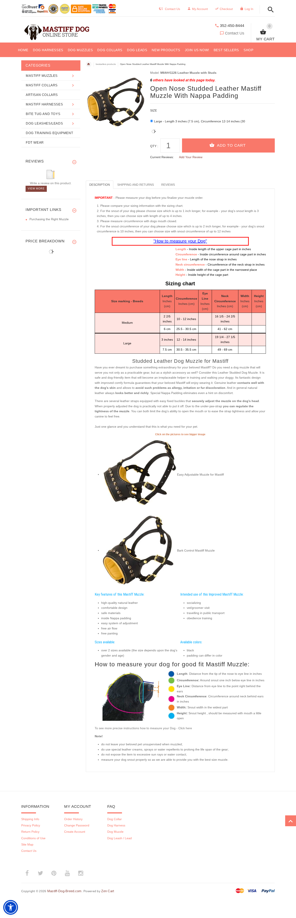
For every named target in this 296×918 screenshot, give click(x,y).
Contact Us (234, 33)
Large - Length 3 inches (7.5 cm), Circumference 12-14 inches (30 (199, 121)
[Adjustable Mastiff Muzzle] (139, 474)
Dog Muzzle (115, 831)
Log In (249, 9)
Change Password (76, 825)
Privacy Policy (30, 825)
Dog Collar (114, 819)
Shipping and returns (135, 184)
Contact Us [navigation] (172, 9)
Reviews (168, 184)
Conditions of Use (33, 838)
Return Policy (30, 831)
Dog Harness (116, 825)
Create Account (74, 831)
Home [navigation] (88, 64)
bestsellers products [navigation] (106, 64)
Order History (73, 819)
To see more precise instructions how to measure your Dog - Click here (143, 728)
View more (36, 188)
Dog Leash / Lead (119, 838)
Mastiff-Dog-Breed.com (64, 891)
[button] (290, 820)
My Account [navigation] (200, 9)
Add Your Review (190, 157)
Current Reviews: (162, 157)
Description (99, 184)
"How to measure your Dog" (180, 241)
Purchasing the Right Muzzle (49, 219)
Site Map (27, 844)
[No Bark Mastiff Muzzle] (139, 550)
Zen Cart (107, 891)
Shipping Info (30, 819)
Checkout (226, 9)
